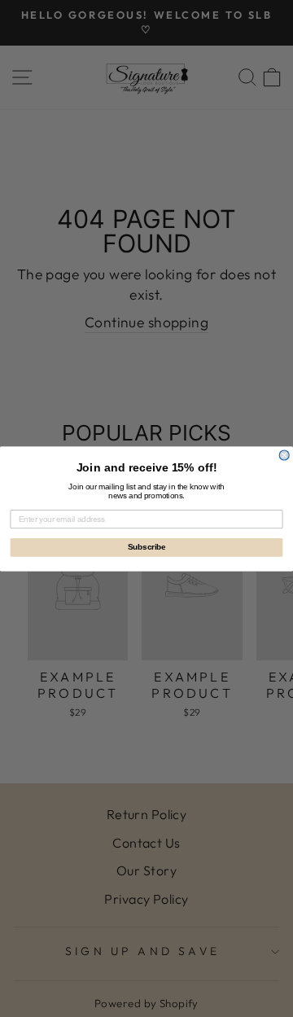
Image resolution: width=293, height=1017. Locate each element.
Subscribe (147, 547)
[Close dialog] (284, 455)
